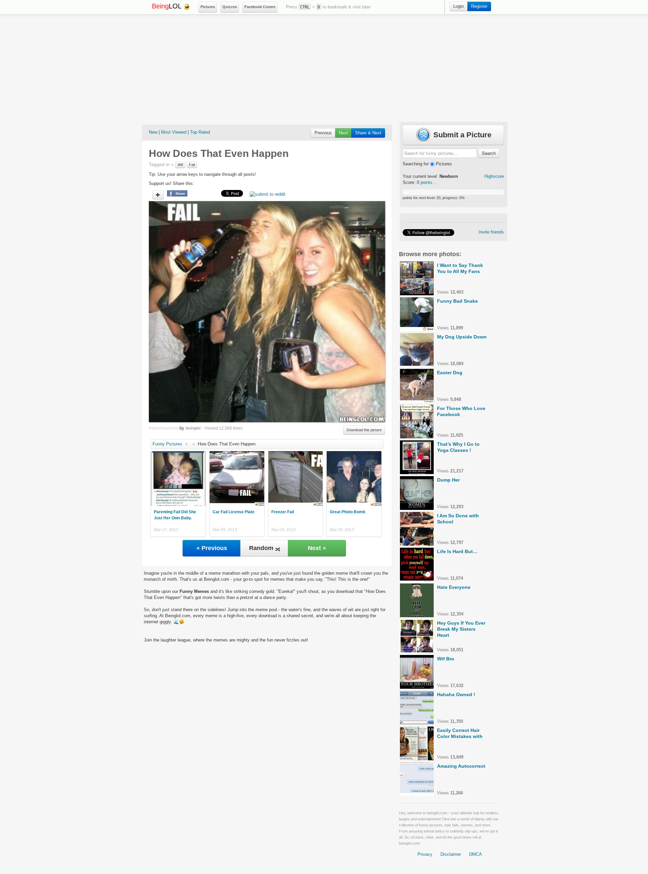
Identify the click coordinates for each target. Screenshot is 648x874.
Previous (323, 132)
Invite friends (491, 232)
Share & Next (368, 132)
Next (343, 132)
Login (458, 6)
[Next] (326, 311)
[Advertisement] (324, 68)
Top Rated (200, 132)
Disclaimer (450, 854)
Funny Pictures (167, 443)
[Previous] (208, 311)
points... (428, 182)
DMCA (475, 854)
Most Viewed (173, 132)
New (153, 132)
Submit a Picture (461, 135)
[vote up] (158, 194)
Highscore (494, 176)
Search (489, 153)
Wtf (180, 165)
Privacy (424, 854)
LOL (167, 6)
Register (479, 6)
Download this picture (364, 430)
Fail (192, 165)
